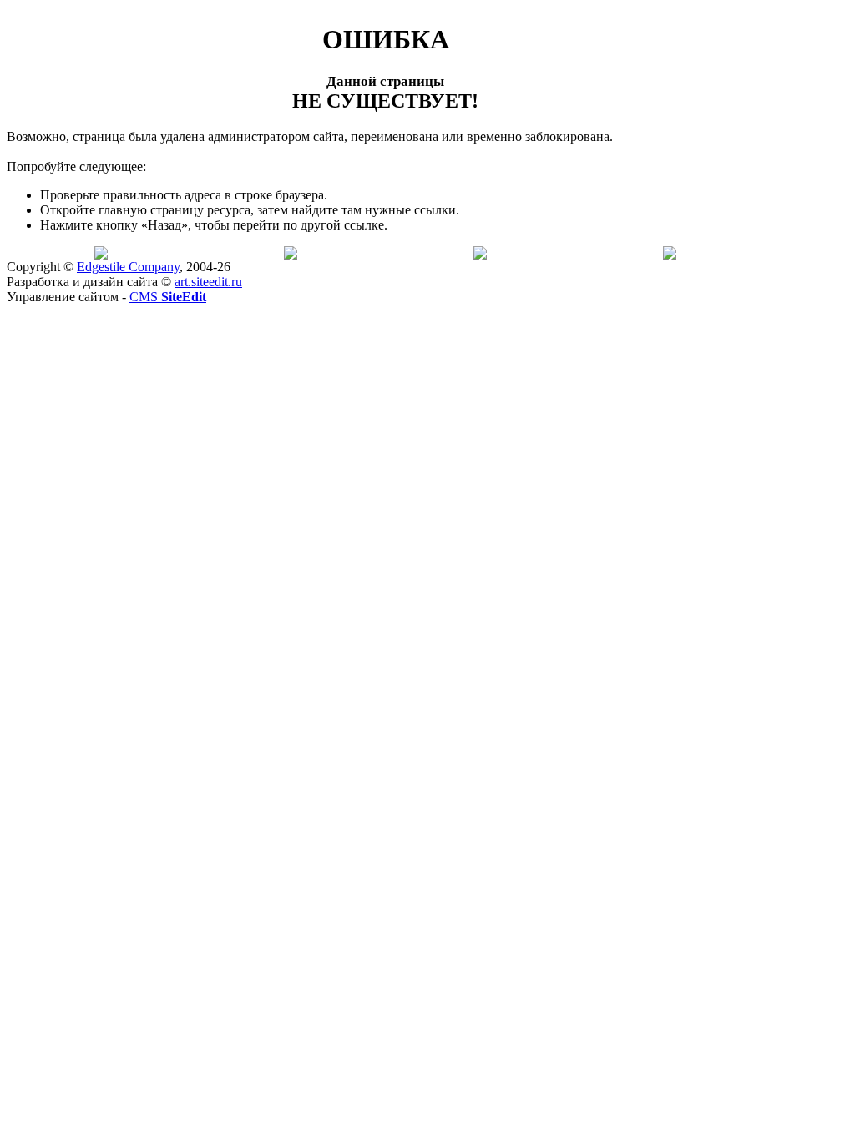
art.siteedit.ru (208, 282)
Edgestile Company (128, 267)
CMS (167, 297)
